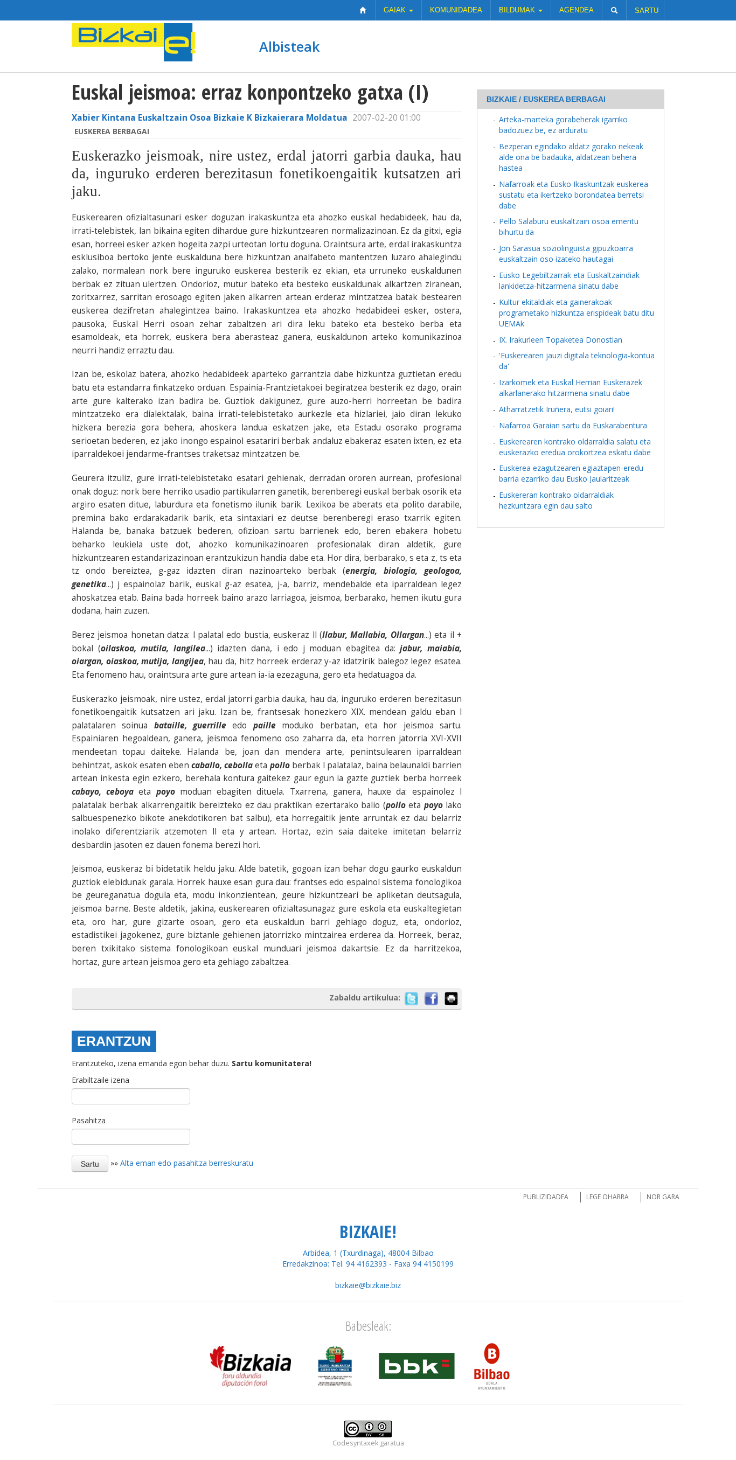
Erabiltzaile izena (100, 1080)
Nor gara (663, 1196)
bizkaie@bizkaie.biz (368, 1285)
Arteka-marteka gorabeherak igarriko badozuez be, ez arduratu (563, 124)
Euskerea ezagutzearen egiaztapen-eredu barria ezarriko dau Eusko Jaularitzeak (571, 473)
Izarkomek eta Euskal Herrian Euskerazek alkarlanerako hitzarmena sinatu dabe (570, 387)
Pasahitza (89, 1120)
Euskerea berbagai (111, 131)
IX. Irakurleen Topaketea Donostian (560, 340)
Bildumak (518, 10)
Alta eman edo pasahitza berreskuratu (186, 1163)
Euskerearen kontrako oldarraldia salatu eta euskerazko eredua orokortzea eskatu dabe (575, 446)
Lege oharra (607, 1196)
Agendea (576, 10)
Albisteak (289, 46)
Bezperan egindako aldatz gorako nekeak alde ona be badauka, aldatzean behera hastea (571, 157)
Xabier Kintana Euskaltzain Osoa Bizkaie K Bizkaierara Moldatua (210, 117)
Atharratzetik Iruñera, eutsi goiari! (557, 409)
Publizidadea (545, 1196)
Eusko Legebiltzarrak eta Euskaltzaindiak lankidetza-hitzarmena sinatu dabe (569, 280)
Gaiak (396, 10)
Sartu (646, 10)
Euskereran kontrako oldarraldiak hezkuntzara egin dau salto (556, 500)
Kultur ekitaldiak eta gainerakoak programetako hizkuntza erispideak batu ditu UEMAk (576, 313)
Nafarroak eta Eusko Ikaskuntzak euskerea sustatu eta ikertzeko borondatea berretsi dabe (573, 195)
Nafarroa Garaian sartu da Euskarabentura (573, 425)
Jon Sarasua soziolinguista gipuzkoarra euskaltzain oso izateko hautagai (566, 253)
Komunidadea (456, 10)
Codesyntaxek (355, 1443)
